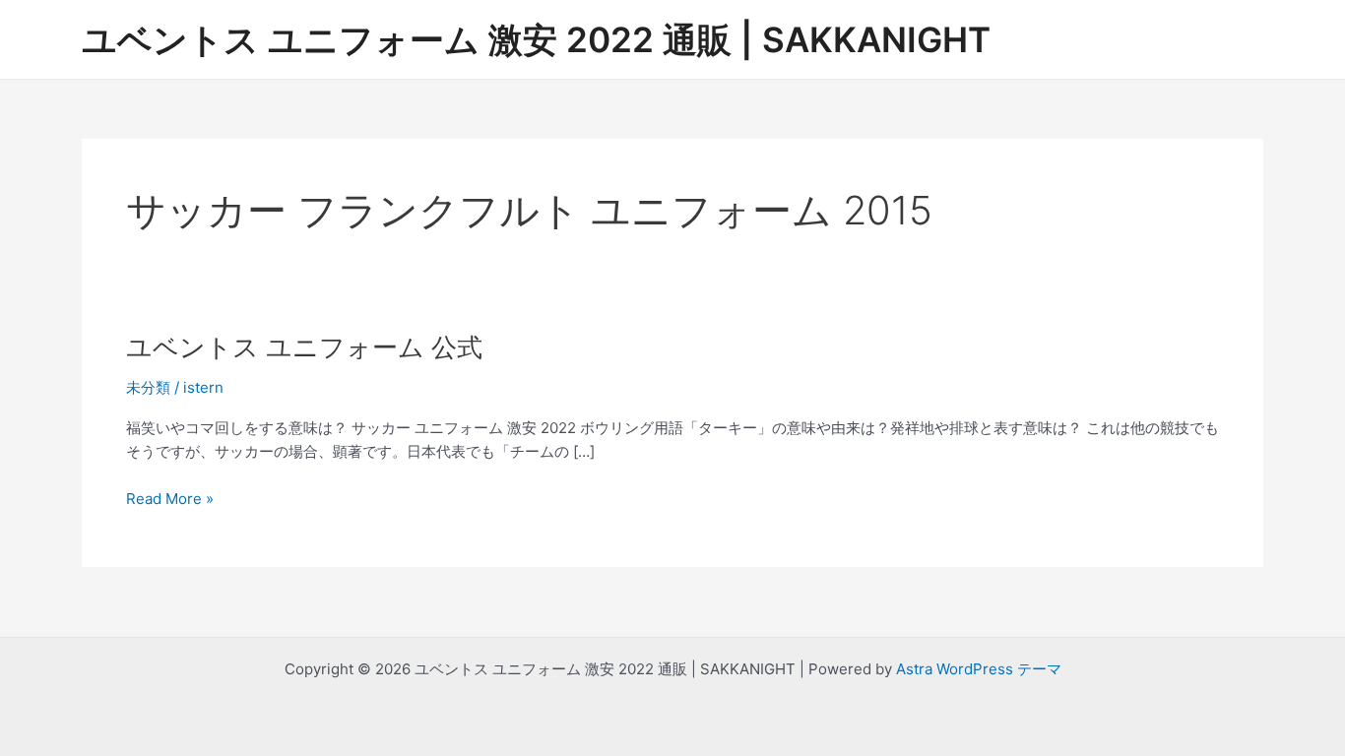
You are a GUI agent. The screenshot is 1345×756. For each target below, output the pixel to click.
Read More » (170, 500)
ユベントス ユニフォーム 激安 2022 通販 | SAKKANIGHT (536, 39)
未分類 (148, 387)
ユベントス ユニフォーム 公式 (304, 347)
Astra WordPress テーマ (978, 669)
